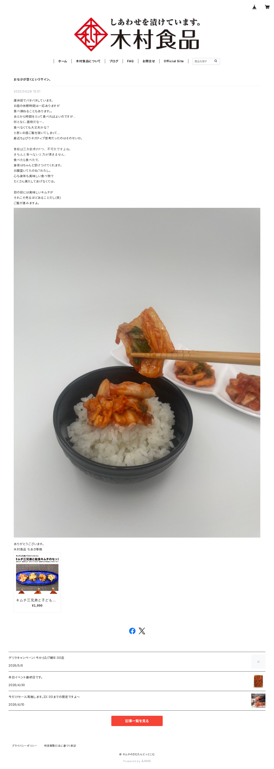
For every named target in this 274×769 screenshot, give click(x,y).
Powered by (132, 761)
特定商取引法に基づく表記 (60, 745)
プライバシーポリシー (24, 745)
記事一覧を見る (137, 721)
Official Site (174, 61)
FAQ (130, 61)
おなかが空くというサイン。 (32, 79)
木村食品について (88, 61)
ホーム (62, 61)
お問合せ (149, 61)
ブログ (113, 61)
